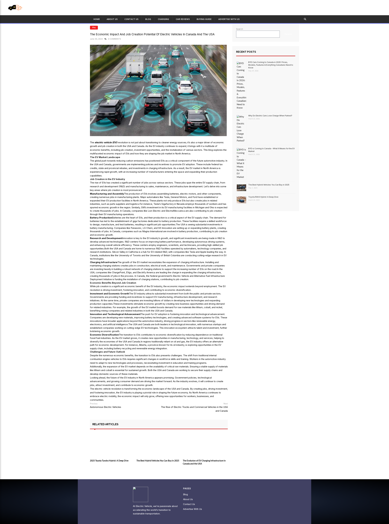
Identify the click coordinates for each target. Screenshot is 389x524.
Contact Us (131, 19)
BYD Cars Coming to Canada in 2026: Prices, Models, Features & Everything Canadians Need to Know (270, 65)
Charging (163, 19)
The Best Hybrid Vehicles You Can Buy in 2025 (268, 185)
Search (239, 29)
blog (148, 19)
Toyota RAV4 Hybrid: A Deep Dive (263, 197)
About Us (112, 19)
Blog (94, 27)
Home (96, 19)
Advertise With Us (229, 19)
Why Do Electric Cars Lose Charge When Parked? (270, 115)
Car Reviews (183, 19)
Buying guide (204, 19)
